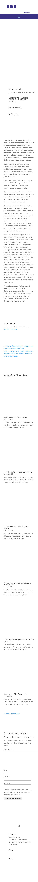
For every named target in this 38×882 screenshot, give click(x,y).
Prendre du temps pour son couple (18, 472)
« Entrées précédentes (12, 714)
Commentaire (8, 749)
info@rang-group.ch (16, 862)
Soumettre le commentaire (13, 799)
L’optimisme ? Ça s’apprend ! (15, 694)
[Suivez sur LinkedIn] (15, 6)
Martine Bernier (16, 89)
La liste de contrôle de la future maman (16, 527)
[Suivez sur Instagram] (11, 6)
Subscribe (27, 12)
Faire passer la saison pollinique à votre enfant (17, 584)
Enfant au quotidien (17, 99)
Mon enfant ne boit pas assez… (16, 417)
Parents (12, 101)
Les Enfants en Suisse (18, 98)
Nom (6, 770)
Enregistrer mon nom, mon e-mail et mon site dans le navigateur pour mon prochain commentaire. (18, 792)
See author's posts (10, 329)
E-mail (7, 777)
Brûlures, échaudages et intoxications (19, 639)
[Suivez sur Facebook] (8, 6)
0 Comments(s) (15, 107)
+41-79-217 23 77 (15, 853)
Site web (7, 783)
